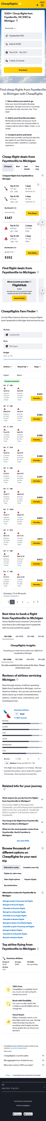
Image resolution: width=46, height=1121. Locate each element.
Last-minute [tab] (27, 167)
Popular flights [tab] (30, 879)
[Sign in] (37, 5)
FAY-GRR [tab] (30, 636)
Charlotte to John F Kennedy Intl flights (18, 927)
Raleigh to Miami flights (12, 930)
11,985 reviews (20, 718)
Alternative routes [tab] (11, 867)
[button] (17, 20)
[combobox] (10, 28)
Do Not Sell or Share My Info (23, 1101)
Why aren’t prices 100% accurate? (18, 1065)
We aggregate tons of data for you (18, 1060)
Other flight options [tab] (12, 879)
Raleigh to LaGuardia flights (14, 912)
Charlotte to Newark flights (14, 908)
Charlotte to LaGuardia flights (15, 934)
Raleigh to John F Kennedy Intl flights (18, 901)
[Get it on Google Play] (17, 1114)
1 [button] (12, 602)
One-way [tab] (37, 167)
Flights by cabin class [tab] (12, 873)
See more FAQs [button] (23, 841)
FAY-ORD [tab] (8, 636)
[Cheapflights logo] (9, 4)
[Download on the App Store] (28, 1114)
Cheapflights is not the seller (16, 1055)
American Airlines (21, 710)
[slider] (43, 359)
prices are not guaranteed (18, 1048)
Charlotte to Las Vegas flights (15, 916)
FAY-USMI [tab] (7, 659)
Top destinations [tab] (10, 885)
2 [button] (17, 602)
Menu (42, 2)
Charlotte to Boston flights (13, 919)
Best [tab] (18, 166)
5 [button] (33, 602)
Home (7, 1075)
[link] (19, 298)
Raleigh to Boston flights (13, 937)
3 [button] (22, 602)
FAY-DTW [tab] (19, 636)
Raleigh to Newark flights (13, 905)
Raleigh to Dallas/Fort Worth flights (17, 923)
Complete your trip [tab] (31, 867)
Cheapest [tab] (8, 166)
